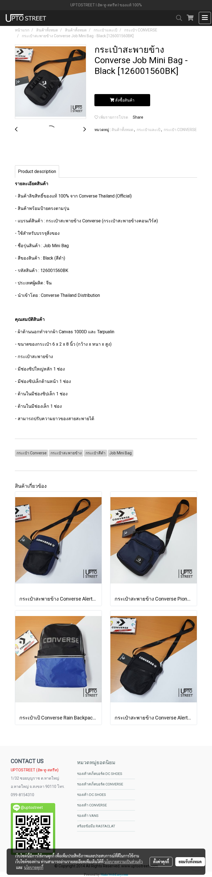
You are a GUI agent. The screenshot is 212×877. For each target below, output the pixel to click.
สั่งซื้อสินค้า (124, 100)
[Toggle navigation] (205, 18)
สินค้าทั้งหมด (123, 129)
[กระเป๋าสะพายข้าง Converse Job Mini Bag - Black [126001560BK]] (50, 82)
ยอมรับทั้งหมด (190, 861)
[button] (177, 18)
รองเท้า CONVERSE (92, 805)
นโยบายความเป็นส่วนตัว (123, 861)
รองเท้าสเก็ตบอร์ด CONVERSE (100, 784)
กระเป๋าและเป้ (149, 129)
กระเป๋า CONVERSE (180, 129)
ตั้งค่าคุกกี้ (161, 861)
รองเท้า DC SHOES (91, 795)
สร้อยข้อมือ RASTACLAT (96, 826)
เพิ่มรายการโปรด (113, 117)
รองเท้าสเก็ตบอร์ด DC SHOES (99, 774)
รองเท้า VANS (88, 816)
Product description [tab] (37, 171)
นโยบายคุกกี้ (33, 867)
